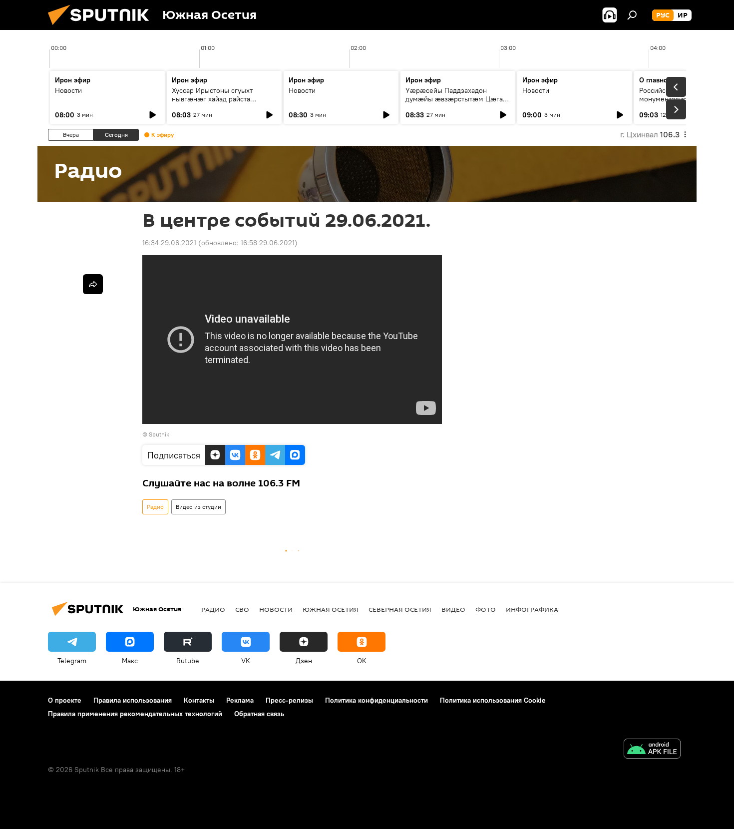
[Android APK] (652, 750)
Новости (68, 90)
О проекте (64, 700)
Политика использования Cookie (493, 700)
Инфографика (532, 609)
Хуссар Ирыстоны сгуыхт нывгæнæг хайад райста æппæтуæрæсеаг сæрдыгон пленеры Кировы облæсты (218, 103)
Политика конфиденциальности (376, 700)
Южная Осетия (331, 609)
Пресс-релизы (289, 700)
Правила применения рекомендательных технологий (135, 713)
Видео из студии (198, 506)
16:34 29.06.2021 (169, 242)
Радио (155, 506)
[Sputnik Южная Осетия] (102, 27)
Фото (485, 609)
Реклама (240, 700)
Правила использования (132, 700)
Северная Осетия (399, 609)
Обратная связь (259, 713)
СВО (242, 609)
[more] (93, 284)
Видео (453, 609)
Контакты (199, 700)
